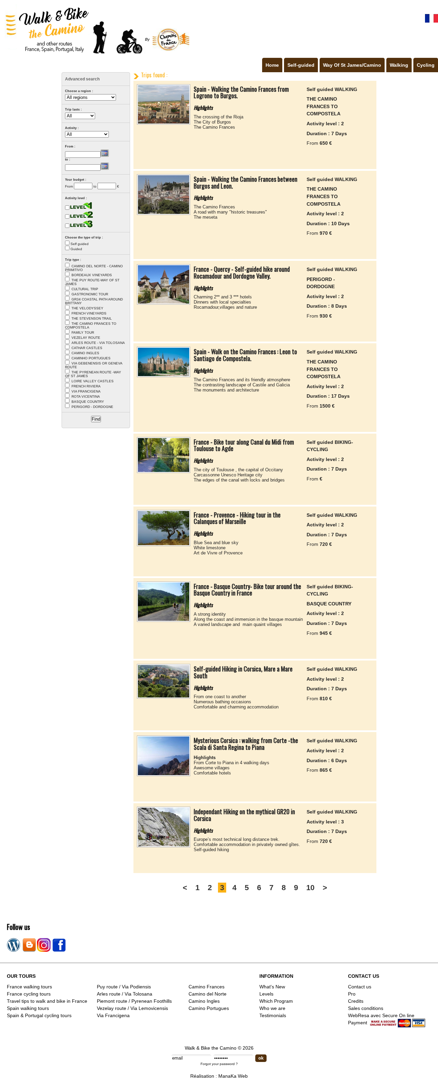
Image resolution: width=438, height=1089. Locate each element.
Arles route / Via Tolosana (124, 994)
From (69, 186)
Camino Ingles (204, 1001)
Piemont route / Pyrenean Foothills (134, 1001)
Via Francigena (113, 1015)
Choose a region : (79, 91)
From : (70, 146)
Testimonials (272, 1015)
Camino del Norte (208, 994)
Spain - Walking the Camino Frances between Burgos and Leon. (245, 182)
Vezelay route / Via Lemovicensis (132, 1008)
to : (67, 159)
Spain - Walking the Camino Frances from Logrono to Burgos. (241, 92)
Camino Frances (206, 986)
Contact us (359, 986)
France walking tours (29, 986)
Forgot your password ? (219, 1064)
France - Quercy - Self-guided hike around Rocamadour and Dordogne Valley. (242, 272)
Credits (355, 1001)
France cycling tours (29, 994)
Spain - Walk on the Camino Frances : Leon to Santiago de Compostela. (245, 355)
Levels (266, 994)
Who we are (272, 1008)
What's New (272, 986)
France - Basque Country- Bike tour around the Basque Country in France (247, 590)
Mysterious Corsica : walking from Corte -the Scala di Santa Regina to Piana (246, 744)
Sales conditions (365, 1008)
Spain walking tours (28, 1008)
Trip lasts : (73, 109)
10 (310, 887)
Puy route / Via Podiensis (124, 986)
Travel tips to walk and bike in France (47, 1001)
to (94, 186)
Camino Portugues (209, 1008)
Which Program (276, 1001)
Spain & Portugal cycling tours (39, 1015)
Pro (352, 994)
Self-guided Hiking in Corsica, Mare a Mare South (243, 672)
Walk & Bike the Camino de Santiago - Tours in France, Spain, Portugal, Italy (95, 28)
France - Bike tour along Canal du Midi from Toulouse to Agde (244, 445)
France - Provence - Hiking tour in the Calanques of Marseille (237, 518)
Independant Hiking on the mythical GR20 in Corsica (244, 815)
